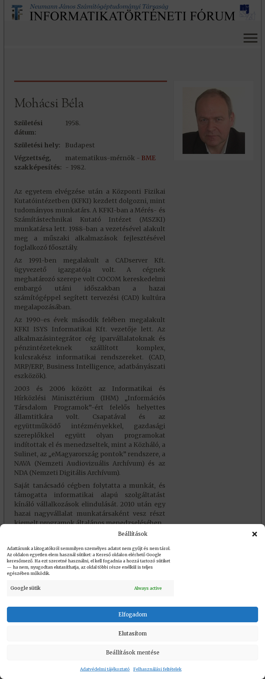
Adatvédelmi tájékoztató (105, 669)
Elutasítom (132, 633)
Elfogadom (132, 614)
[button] (254, 534)
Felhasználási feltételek (157, 669)
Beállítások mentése (132, 652)
